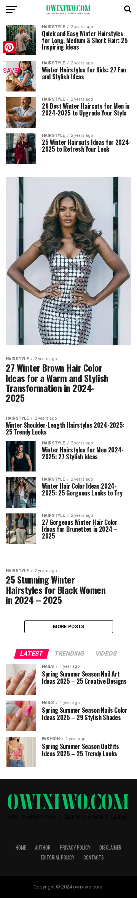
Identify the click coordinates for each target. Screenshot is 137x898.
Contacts (93, 857)
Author (43, 847)
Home (21, 847)
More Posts (68, 626)
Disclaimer (110, 847)
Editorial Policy (57, 857)
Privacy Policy (75, 847)
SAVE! (11, 70)
